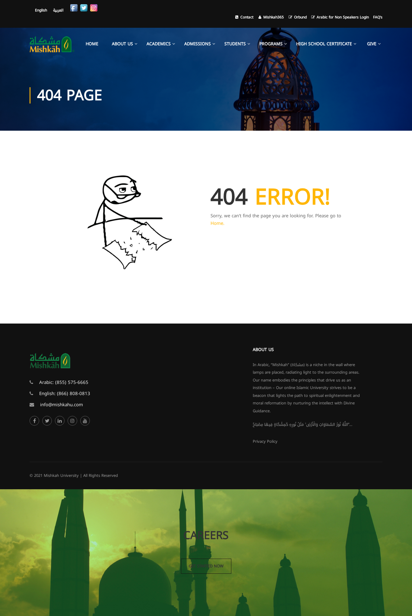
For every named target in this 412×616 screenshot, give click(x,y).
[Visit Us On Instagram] (94, 7)
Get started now (206, 566)
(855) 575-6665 (71, 382)
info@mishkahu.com (61, 405)
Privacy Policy (265, 441)
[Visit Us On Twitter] (84, 7)
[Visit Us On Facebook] (74, 7)
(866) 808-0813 (73, 393)
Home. (217, 223)
